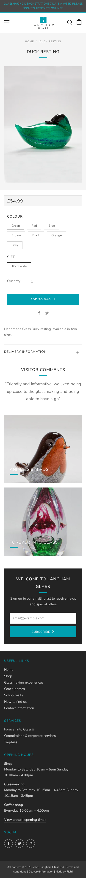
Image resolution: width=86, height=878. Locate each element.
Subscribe (41, 632)
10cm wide (19, 266)
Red (34, 226)
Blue (51, 226)
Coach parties (14, 689)
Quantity (13, 281)
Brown (16, 235)
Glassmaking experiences (23, 682)
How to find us (15, 701)
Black (36, 235)
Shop (8, 676)
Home (29, 41)
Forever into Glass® (19, 729)
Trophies (10, 742)
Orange (56, 235)
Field (70, 871)
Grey (14, 245)
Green (15, 226)
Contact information (19, 708)
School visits (13, 695)
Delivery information (40, 871)
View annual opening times (25, 819)
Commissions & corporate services (30, 735)
